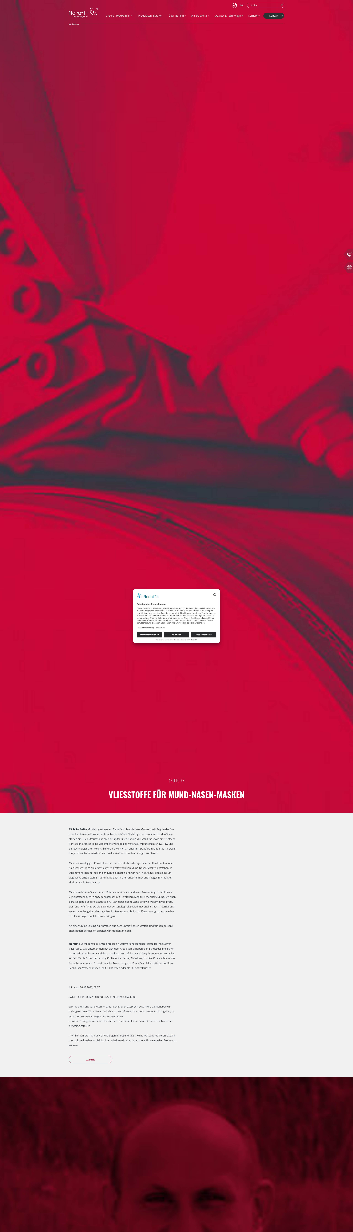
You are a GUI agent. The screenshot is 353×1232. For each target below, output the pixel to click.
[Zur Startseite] (83, 12)
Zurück (90, 1059)
